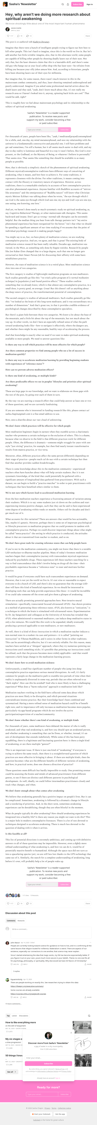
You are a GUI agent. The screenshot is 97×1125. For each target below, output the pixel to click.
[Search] (62, 4)
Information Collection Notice (47, 1071)
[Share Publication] (68, 4)
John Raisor (15, 942)
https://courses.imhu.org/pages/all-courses (28, 994)
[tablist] (15, 920)
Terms (54, 1108)
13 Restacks (34, 895)
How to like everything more (20, 1022)
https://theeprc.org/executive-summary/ (27, 986)
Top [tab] (8, 1016)
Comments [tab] (11, 921)
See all (10, 1072)
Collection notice (64, 1108)
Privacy (47, 1108)
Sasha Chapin (16, 28)
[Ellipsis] (90, 942)
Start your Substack (42, 1114)
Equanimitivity (16, 979)
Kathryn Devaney (41, 42)
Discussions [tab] (23, 1016)
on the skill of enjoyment (15, 1026)
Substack (36, 1120)
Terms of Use (59, 1069)
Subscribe (77, 4)
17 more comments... (13, 1004)
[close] (71, 1033)
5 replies (16, 971)
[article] (48, 1027)
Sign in (90, 4)
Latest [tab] (14, 1016)
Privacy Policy (66, 1071)
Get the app (60, 1114)
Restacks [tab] (21, 921)
